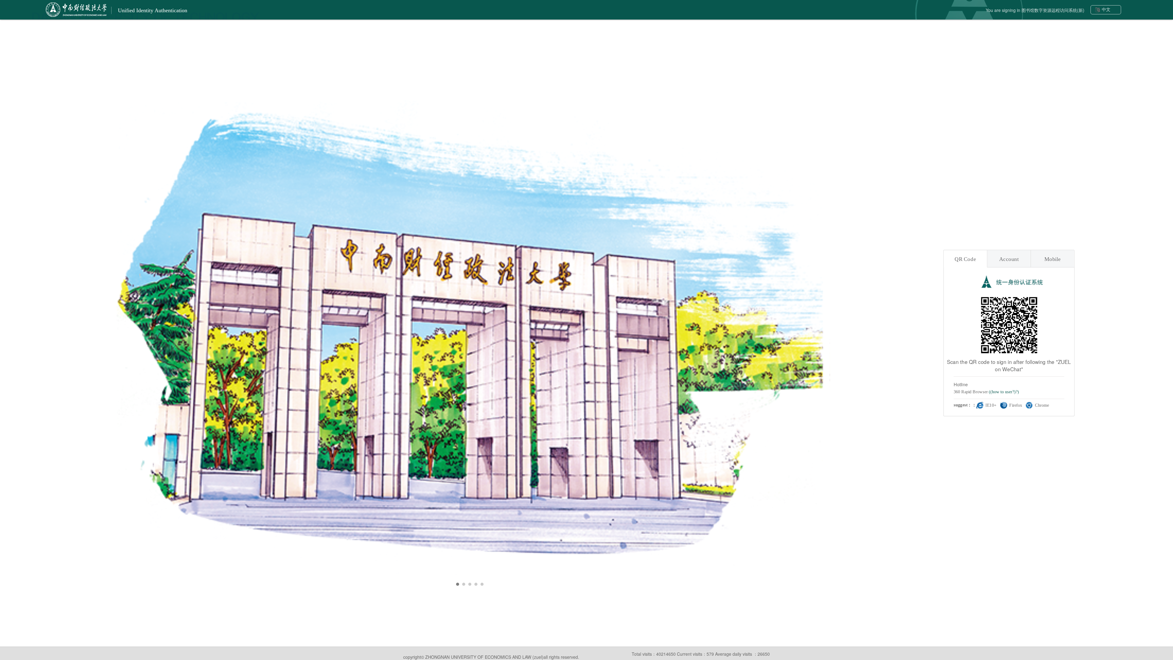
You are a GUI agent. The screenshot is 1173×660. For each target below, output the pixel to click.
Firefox (1015, 405)
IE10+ (990, 405)
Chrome (1042, 405)
